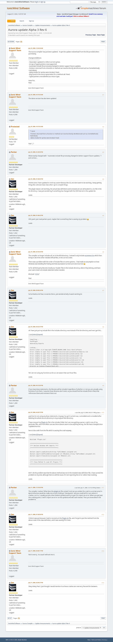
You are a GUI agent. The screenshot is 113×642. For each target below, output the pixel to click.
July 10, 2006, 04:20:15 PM (35, 412)
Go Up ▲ (104, 640)
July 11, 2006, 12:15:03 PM (35, 487)
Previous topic (91, 35)
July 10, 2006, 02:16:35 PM (35, 252)
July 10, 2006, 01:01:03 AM (35, 94)
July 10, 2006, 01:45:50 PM (35, 152)
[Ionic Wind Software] (10, 71)
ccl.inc (37, 274)
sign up (42, 2)
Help (88, 640)
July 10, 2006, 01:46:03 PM (35, 179)
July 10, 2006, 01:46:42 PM (35, 215)
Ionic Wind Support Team (15, 49)
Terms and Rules (96, 640)
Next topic (101, 35)
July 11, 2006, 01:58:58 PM (35, 514)
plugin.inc (57, 491)
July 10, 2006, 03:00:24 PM (35, 290)
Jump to (78, 628)
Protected (15, 126)
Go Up (10, 618)
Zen (12, 179)
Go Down (11, 41)
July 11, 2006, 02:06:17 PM (35, 551)
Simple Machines (22, 639)
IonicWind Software (18, 8)
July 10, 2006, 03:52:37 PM (35, 327)
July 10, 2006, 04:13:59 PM (35, 385)
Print (103, 41)
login (36, 2)
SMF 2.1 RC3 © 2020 (11, 639)
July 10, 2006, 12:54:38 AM (35, 48)
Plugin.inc (44, 422)
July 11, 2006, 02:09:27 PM (35, 582)
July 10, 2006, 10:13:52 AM (35, 126)
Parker (14, 152)
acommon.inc (89, 256)
